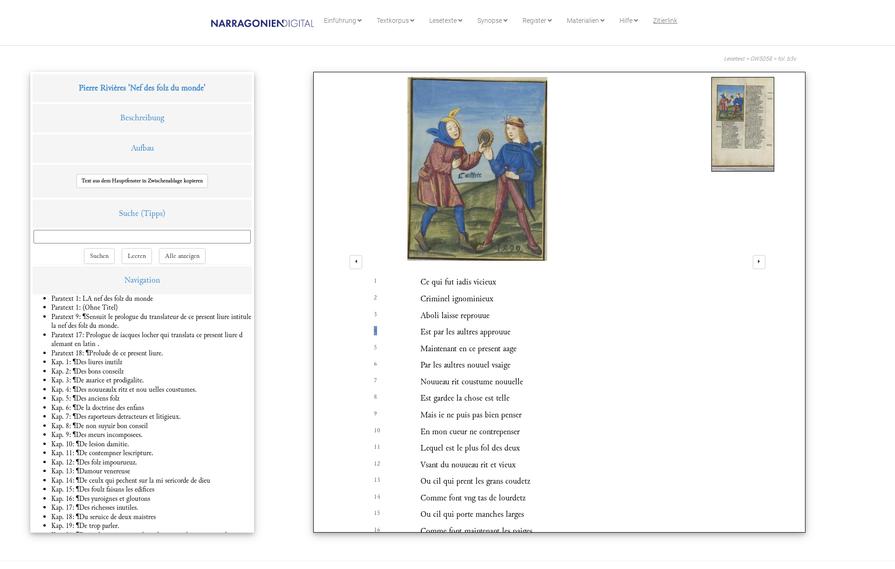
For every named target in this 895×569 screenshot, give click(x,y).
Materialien (583, 20)
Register (535, 20)
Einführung (341, 20)
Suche (128, 213)
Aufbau (142, 148)
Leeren (137, 256)
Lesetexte (443, 20)
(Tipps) (153, 213)
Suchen (99, 256)
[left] (356, 262)
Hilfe (627, 20)
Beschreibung (142, 118)
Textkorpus (393, 20)
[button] (142, 181)
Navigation (142, 280)
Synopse (490, 20)
